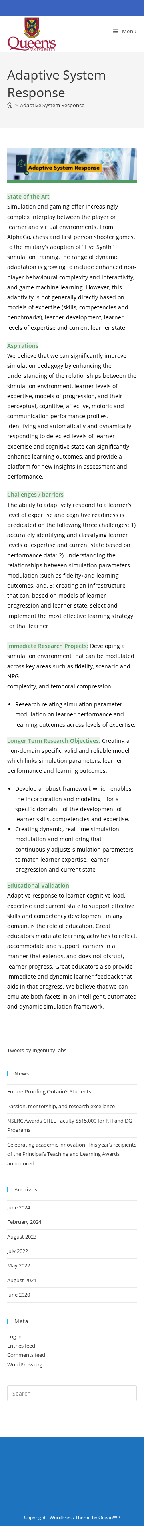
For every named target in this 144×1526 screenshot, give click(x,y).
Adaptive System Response (52, 105)
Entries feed (21, 1345)
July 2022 (17, 1251)
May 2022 (18, 1265)
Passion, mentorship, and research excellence (61, 1106)
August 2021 (21, 1280)
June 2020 (18, 1294)
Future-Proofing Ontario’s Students (49, 1091)
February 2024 (24, 1221)
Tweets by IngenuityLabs (36, 1050)
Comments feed (26, 1354)
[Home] (9, 105)
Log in (14, 1336)
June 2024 (18, 1207)
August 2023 (21, 1236)
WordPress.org (24, 1364)
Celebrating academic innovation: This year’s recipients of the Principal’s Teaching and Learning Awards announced (71, 1154)
